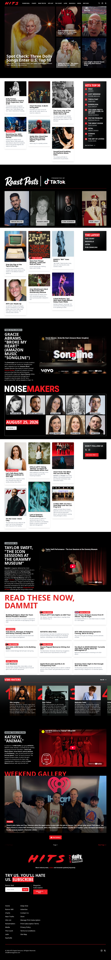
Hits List (50, 3)
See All (102, 680)
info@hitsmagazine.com (12, 952)
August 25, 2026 (22, 422)
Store (22, 916)
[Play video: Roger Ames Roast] (42, 208)
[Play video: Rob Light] (94, 208)
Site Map (23, 934)
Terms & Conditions (27, 931)
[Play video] (94, 21)
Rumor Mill (26, 3)
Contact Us (24, 913)
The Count (58, 3)
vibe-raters (13, 679)
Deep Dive (86, 3)
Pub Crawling (91, 247)
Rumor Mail (9, 885)
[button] (102, 845)
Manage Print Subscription (30, 920)
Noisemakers (10, 924)
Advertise (23, 909)
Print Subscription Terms (29, 924)
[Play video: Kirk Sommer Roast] (68, 208)
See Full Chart (89, 145)
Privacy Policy (25, 927)
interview (11, 580)
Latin (65, 3)
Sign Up (25, 889)
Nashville (72, 3)
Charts (34, 3)
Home (7, 906)
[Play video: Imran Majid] (17, 208)
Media (79, 3)
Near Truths (42, 3)
